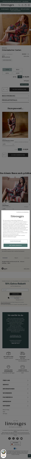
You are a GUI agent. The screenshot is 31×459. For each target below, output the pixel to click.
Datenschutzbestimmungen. (9, 236)
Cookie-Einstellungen (15, 241)
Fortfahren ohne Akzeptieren (22, 212)
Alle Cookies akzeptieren (15, 245)
